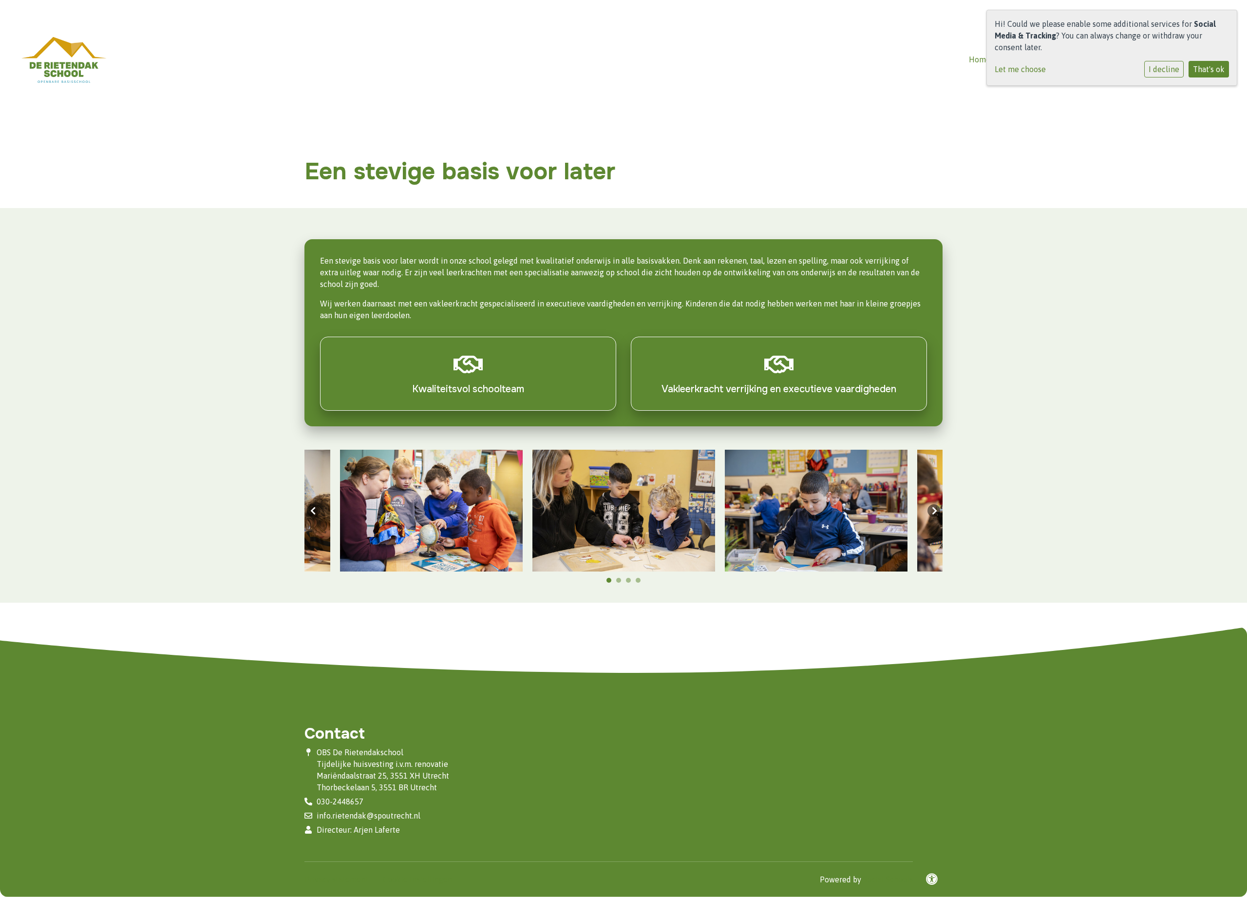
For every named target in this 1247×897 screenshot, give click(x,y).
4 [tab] (640, 583)
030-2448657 (340, 801)
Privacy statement (336, 879)
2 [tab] (621, 583)
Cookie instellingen (417, 879)
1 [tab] (611, 583)
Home (979, 59)
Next (933, 510)
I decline (1164, 69)
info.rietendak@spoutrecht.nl (368, 815)
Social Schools (888, 879)
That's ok (1209, 69)
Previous (313, 510)
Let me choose (1020, 69)
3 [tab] (631, 583)
